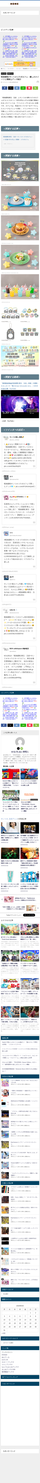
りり (11, 532)
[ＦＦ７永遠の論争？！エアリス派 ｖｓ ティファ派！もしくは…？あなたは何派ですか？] (5, 1230)
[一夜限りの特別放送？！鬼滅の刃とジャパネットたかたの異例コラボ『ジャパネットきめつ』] (5, 1093)
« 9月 (3, 1333)
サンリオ (4, 73)
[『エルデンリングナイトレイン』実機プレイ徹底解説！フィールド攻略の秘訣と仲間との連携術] (5, 1175)
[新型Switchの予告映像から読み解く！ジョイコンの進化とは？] (5, 1103)
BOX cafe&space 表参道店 (19, 648)
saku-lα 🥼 (13, 610)
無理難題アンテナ (8, 1372)
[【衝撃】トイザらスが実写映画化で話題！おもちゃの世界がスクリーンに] (5, 1134)
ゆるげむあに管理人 (20, 752)
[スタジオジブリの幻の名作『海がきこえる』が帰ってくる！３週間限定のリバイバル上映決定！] (5, 1155)
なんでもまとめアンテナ (10, 1367)
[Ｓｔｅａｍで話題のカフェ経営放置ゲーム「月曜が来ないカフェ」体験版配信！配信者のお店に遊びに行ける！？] (5, 1251)
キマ (11, 476)
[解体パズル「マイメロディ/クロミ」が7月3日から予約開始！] (5, 1282)
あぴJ (12, 577)
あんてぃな (6, 1357)
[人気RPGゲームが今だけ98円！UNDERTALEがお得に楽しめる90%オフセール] (5, 1241)
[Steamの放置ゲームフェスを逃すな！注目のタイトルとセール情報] (5, 1165)
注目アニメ (10, 73)
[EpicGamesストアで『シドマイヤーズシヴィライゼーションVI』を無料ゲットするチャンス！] (5, 1144)
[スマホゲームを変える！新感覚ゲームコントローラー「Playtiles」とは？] (5, 1189)
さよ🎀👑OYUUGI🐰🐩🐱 (19, 496)
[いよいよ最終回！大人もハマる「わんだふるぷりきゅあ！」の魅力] (5, 1082)
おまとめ (5, 1359)
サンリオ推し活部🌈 (17, 437)
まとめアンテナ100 (8, 1369)
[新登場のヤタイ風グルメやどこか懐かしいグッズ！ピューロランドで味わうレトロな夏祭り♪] (5, 1124)
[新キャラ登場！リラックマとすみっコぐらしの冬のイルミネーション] (5, 1271)
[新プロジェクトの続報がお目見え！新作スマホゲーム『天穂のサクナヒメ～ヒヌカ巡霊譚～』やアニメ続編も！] (5, 1210)
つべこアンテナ (7, 1364)
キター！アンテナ (8, 1362)
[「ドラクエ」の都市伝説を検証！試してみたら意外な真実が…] (5, 1113)
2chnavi (4, 1354)
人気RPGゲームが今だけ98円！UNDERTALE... (24, 1238)
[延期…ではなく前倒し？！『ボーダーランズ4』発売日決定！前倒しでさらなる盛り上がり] (5, 1199)
